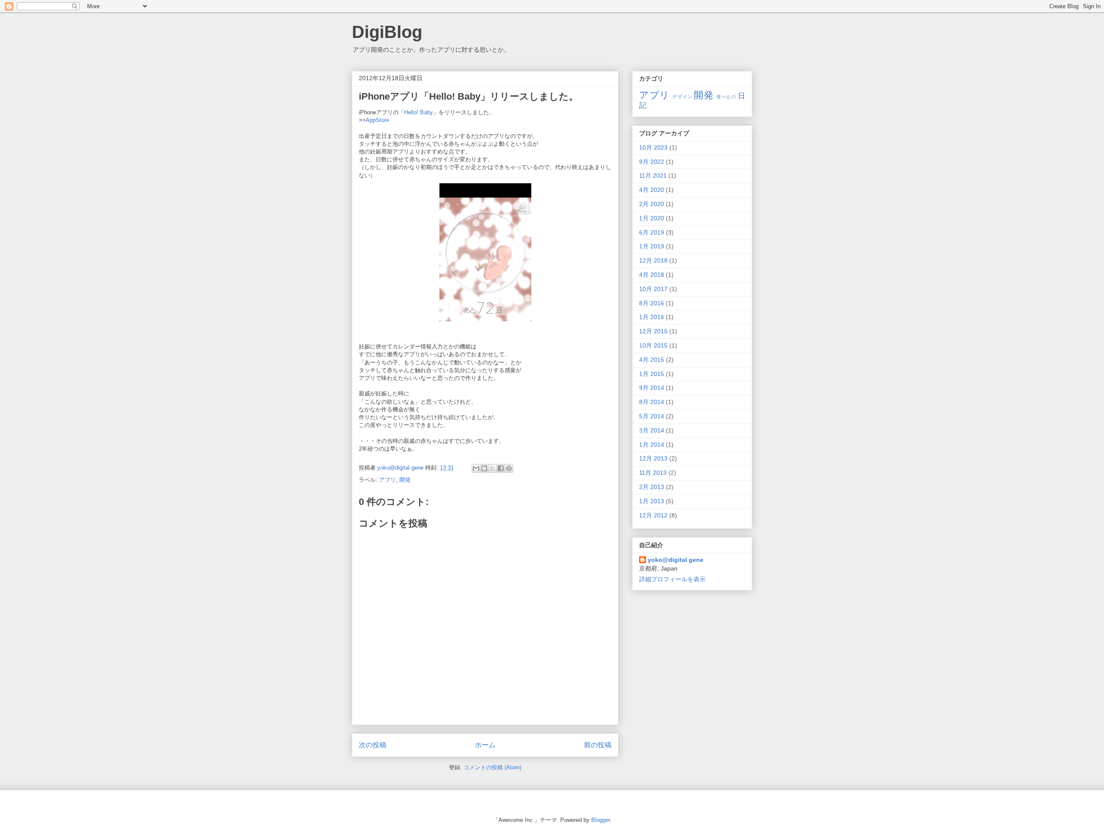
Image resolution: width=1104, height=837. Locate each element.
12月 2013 (653, 458)
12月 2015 (653, 331)
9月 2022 (651, 161)
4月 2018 (651, 274)
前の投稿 (598, 745)
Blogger (600, 820)
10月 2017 (653, 288)
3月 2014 (651, 430)
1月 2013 (651, 501)
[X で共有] (492, 468)
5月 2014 (651, 416)
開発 (405, 479)
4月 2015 (651, 359)
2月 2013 (651, 486)
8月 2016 (651, 303)
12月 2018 (653, 260)
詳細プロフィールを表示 (672, 579)
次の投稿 (372, 745)
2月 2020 (651, 204)
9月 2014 (651, 387)
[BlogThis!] (484, 468)
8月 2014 (651, 401)
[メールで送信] (476, 468)
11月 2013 (653, 472)
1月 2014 (651, 444)
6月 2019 (651, 232)
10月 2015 (653, 345)
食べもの (726, 96)
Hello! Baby (418, 112)
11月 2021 (653, 175)
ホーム (485, 745)
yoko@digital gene (675, 559)
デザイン (682, 96)
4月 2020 (651, 189)
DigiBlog (387, 31)
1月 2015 (651, 373)
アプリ (387, 479)
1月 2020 (651, 218)
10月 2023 (653, 147)
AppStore (377, 120)
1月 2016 (651, 316)
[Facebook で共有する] (500, 468)
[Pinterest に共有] (509, 468)
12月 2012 (653, 515)
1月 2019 (651, 246)
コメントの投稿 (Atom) (492, 767)
